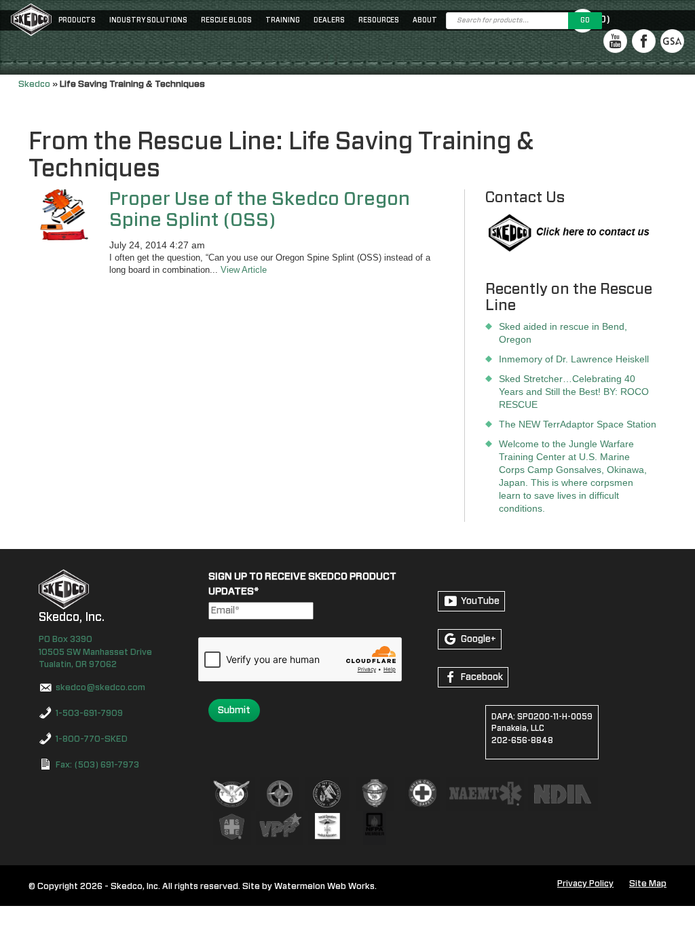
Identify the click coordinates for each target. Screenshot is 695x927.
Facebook (482, 677)
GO (585, 20)
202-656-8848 (522, 740)
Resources (378, 20)
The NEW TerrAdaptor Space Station (577, 424)
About (425, 20)
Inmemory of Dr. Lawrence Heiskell (574, 359)
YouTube (480, 601)
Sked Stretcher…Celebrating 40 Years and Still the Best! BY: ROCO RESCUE (574, 391)
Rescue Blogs (226, 20)
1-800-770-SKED (92, 739)
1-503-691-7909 (89, 713)
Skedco (34, 84)
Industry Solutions (148, 20)
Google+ (478, 639)
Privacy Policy (585, 883)
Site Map (647, 883)
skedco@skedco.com (100, 687)
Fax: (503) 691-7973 (97, 765)
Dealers (329, 20)
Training (282, 20)
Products (77, 20)
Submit (234, 710)
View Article (244, 270)
